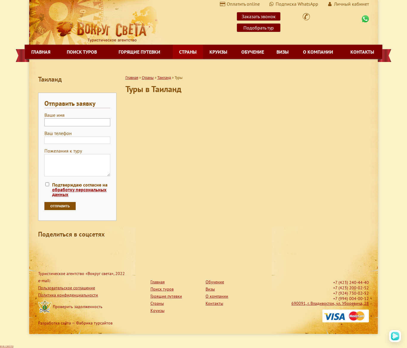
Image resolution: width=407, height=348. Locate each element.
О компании (318, 52)
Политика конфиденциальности (68, 295)
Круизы (218, 52)
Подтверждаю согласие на (80, 189)
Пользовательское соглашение (66, 287)
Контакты (362, 52)
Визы (282, 52)
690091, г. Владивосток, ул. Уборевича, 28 (330, 303)
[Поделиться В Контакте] (88, 248)
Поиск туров (82, 52)
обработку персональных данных (79, 192)
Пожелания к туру (63, 151)
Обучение (252, 52)
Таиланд (164, 77)
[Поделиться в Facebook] (43, 248)
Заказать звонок (259, 16)
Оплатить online (243, 3)
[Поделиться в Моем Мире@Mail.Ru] (54, 248)
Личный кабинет (351, 3)
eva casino (6, 346)
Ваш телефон (58, 133)
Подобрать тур (258, 28)
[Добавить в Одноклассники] (65, 248)
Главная (40, 52)
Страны (188, 52)
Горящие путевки (139, 52)
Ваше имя (54, 115)
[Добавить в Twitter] (77, 248)
